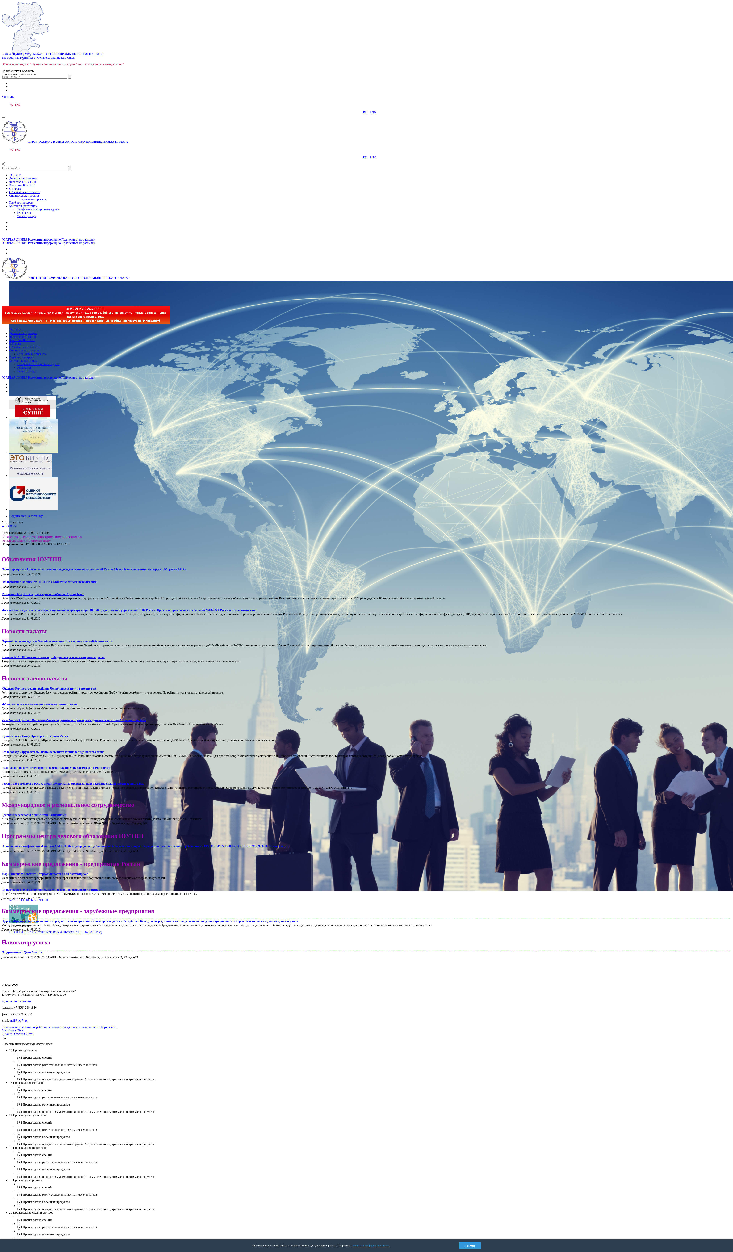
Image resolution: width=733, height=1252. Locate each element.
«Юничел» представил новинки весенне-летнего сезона (39, 704)
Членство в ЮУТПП (22, 181)
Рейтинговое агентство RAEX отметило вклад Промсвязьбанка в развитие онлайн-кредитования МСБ (73, 783)
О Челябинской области (24, 192)
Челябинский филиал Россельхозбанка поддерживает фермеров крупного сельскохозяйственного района (74, 720)
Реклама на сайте (89, 1027)
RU (365, 112)
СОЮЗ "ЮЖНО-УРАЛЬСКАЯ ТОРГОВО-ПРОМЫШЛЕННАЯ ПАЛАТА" (52, 54)
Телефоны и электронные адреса (38, 209)
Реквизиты (24, 212)
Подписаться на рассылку (78, 239)
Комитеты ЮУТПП (22, 185)
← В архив (9, 525)
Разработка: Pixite (13, 1030)
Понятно (470, 1245)
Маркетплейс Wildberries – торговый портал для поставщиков (45, 874)
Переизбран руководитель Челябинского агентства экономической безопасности (57, 641)
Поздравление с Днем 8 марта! (22, 952)
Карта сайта (108, 1027)
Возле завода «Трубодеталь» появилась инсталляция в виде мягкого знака (53, 752)
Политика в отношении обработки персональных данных (39, 1027)
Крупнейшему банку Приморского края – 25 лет (35, 736)
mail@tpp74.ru (19, 1020)
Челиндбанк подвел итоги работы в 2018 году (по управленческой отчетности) (56, 767)
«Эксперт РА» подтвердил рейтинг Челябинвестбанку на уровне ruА (49, 688)
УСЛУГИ (15, 175)
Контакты (8, 96)
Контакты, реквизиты (23, 206)
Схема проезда (26, 216)
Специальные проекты (24, 195)
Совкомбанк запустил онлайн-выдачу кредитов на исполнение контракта (52, 889)
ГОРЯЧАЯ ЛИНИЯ (14, 239)
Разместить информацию (44, 239)
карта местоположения (16, 1001)
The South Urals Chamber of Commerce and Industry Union (38, 57)
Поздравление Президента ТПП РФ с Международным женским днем (49, 581)
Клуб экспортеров (21, 202)
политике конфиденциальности (371, 1245)
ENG (373, 112)
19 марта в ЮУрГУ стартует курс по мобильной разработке (43, 594)
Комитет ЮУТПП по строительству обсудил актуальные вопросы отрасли (53, 657)
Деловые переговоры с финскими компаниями (34, 815)
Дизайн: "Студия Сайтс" (17, 1034)
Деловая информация (23, 178)
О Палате (15, 188)
